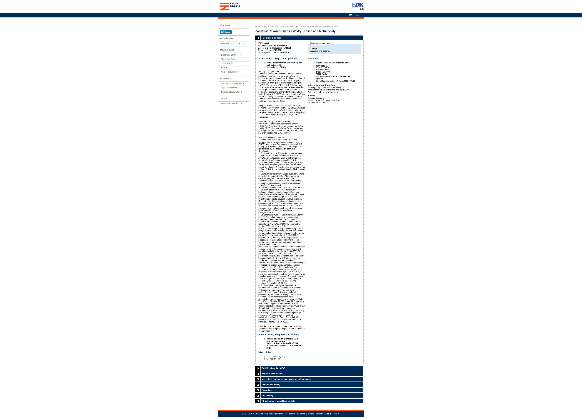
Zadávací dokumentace (272, 374)
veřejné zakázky (274, 26)
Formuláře (267, 390)
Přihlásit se (225, 32)
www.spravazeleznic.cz (230, 103)
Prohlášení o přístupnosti (295, 414)
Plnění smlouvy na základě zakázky (278, 401)
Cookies (310, 414)
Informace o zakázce (271, 38)
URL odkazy (267, 395)
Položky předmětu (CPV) (273, 368)
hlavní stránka (260, 26)
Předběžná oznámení (230, 55)
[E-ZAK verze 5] (357, 6)
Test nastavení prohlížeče (231, 83)
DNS (223, 68)
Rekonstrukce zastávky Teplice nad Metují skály (300, 26)
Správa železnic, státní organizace (229, 3)
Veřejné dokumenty (229, 72)
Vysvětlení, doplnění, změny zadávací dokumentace (286, 379)
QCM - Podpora (330, 414)
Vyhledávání (226, 63)
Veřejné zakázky (228, 59)
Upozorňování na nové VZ (232, 43)
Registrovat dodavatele (230, 92)
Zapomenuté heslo (229, 88)
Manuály (319, 414)
